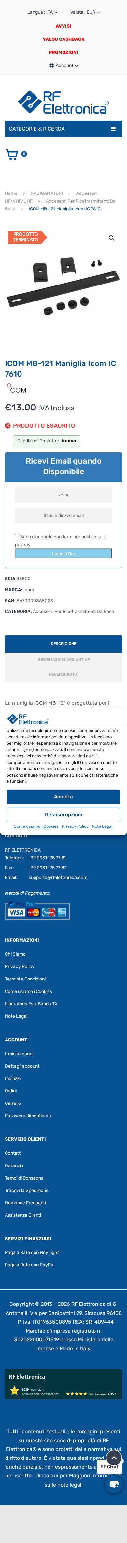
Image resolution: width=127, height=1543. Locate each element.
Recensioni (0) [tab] (63, 674)
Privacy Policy (75, 826)
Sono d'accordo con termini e (61, 541)
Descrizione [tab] (63, 643)
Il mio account (19, 1054)
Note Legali (102, 826)
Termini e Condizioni (25, 979)
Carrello (13, 1103)
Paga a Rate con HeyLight (32, 1252)
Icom (28, 590)
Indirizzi (13, 1078)
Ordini (11, 1091)
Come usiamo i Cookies (36, 826)
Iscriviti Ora (63, 554)
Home (11, 193)
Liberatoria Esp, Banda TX (31, 1004)
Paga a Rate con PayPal (29, 1265)
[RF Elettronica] (63, 102)
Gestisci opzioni (63, 815)
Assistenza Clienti (23, 1215)
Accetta (63, 797)
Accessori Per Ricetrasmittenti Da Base (73, 611)
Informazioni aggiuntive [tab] (64, 659)
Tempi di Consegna (24, 1178)
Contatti (13, 1153)
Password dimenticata (28, 1116)
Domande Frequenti (25, 1203)
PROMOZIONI (63, 52)
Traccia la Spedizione (27, 1190)
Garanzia (14, 1165)
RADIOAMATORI (47, 193)
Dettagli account (22, 1066)
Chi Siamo (15, 954)
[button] (112, 238)
